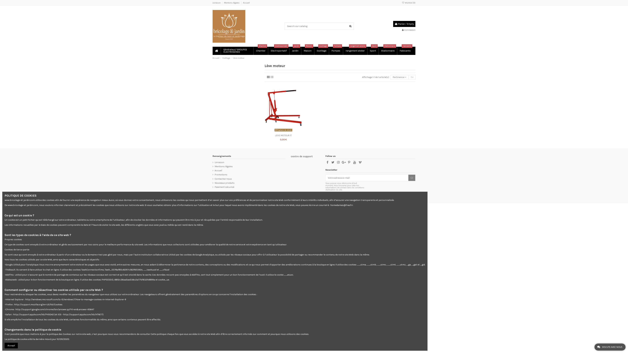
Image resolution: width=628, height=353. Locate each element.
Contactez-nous (223, 178)
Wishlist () (409, 3)
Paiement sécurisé (224, 187)
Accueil (246, 3)
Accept (11, 345)
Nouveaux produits (225, 183)
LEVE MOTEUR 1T (283, 135)
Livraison (217, 3)
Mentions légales (232, 3)
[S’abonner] (411, 178)
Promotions (221, 174)
